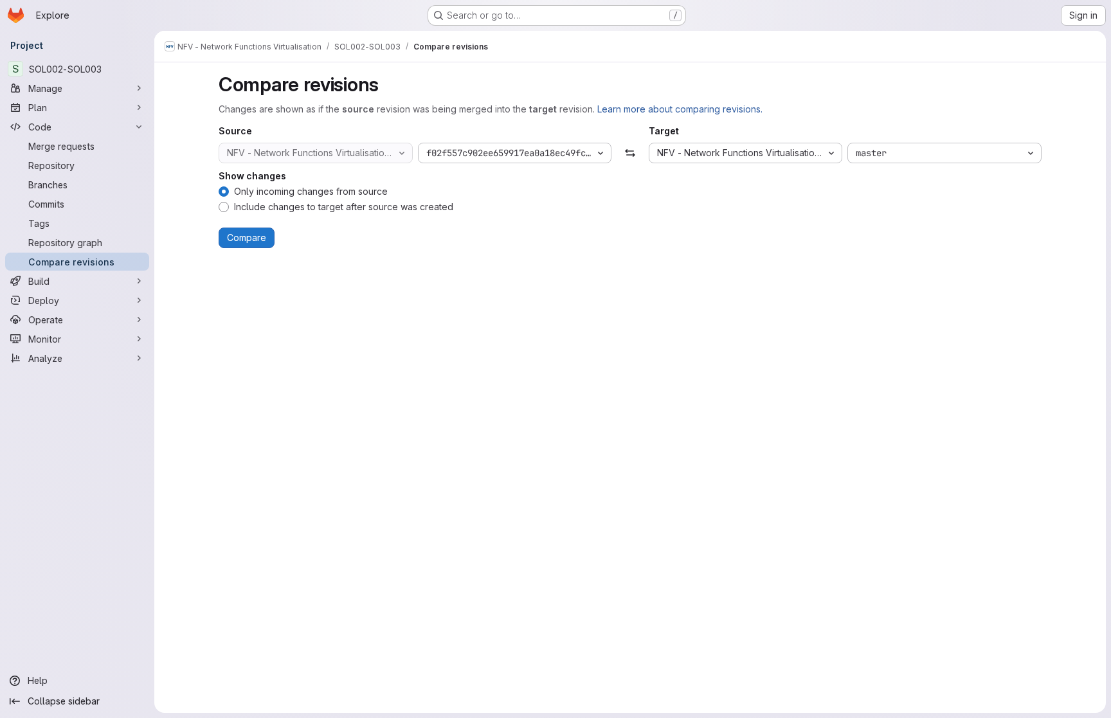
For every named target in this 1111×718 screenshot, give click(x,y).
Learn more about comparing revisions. (680, 108)
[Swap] (630, 153)
